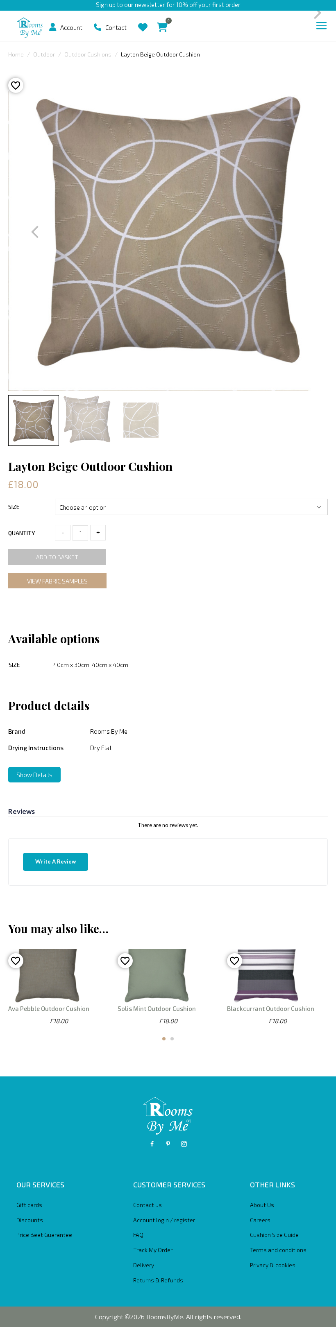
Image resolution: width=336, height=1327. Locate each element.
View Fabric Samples (57, 581)
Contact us (147, 1204)
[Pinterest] (168, 1143)
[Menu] (322, 25)
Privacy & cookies (272, 1264)
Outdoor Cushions (87, 54)
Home (16, 54)
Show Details (34, 774)
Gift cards (29, 1204)
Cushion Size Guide (274, 1234)
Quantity (21, 532)
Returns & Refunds (158, 1280)
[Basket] (162, 21)
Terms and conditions (278, 1249)
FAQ (138, 1234)
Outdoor (44, 54)
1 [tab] (164, 1038)
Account (71, 27)
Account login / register (164, 1219)
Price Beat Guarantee (44, 1234)
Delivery (143, 1264)
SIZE (14, 506)
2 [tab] (172, 1038)
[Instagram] (183, 1143)
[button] (53, 27)
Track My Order (153, 1249)
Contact (116, 27)
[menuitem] (55, 27)
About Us (262, 1204)
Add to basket (57, 557)
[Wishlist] (143, 21)
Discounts (29, 1219)
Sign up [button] (106, 4)
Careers (260, 1219)
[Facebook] (152, 1143)
